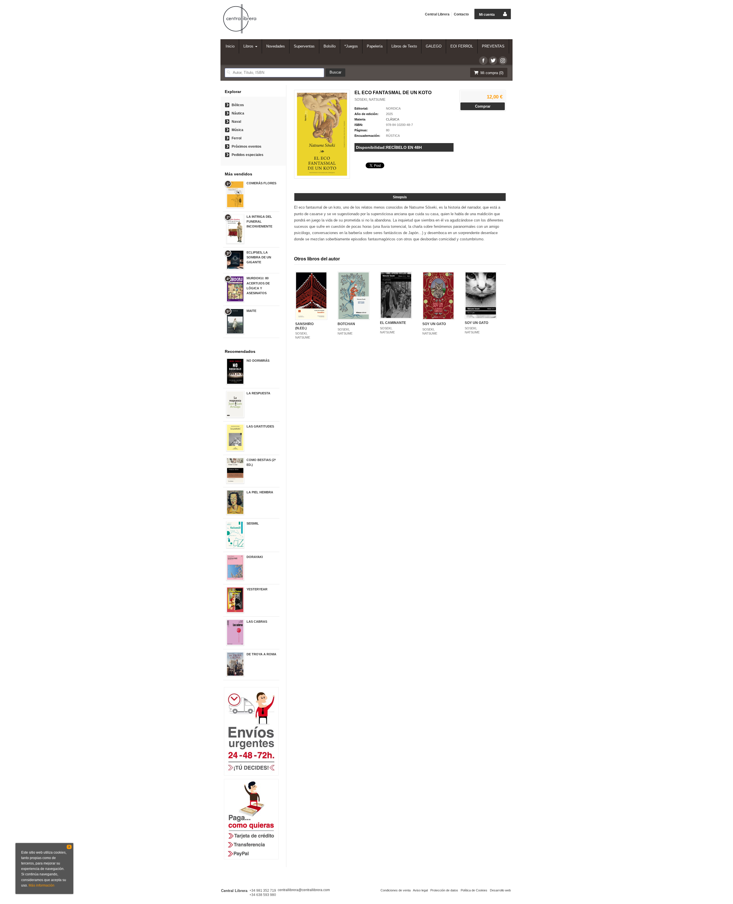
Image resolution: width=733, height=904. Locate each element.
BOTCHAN (346, 324)
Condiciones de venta (396, 890)
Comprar (482, 106)
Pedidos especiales (247, 155)
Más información (41, 885)
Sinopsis (400, 197)
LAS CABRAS (257, 621)
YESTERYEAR (257, 589)
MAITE (251, 310)
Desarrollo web (500, 890)
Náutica (238, 113)
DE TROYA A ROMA (261, 654)
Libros (249, 46)
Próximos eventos (246, 147)
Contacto (461, 14)
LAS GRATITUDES (260, 426)
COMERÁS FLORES (261, 183)
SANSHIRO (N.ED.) (304, 326)
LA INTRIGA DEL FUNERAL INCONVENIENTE (259, 221)
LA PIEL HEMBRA (260, 492)
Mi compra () (491, 73)
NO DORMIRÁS (258, 360)
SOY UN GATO (434, 324)
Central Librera (437, 14)
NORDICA (393, 108)
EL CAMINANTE (393, 323)
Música (237, 130)
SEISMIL (253, 523)
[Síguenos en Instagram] (502, 60)
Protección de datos (444, 890)
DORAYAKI (255, 557)
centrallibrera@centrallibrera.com (304, 890)
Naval (236, 122)
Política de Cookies (474, 890)
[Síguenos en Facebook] (483, 60)
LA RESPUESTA (258, 393)
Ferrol (236, 138)
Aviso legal (420, 890)
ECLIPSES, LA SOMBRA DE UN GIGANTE (259, 257)
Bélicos (238, 105)
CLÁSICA (392, 119)
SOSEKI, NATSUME (369, 100)
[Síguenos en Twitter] (493, 60)
